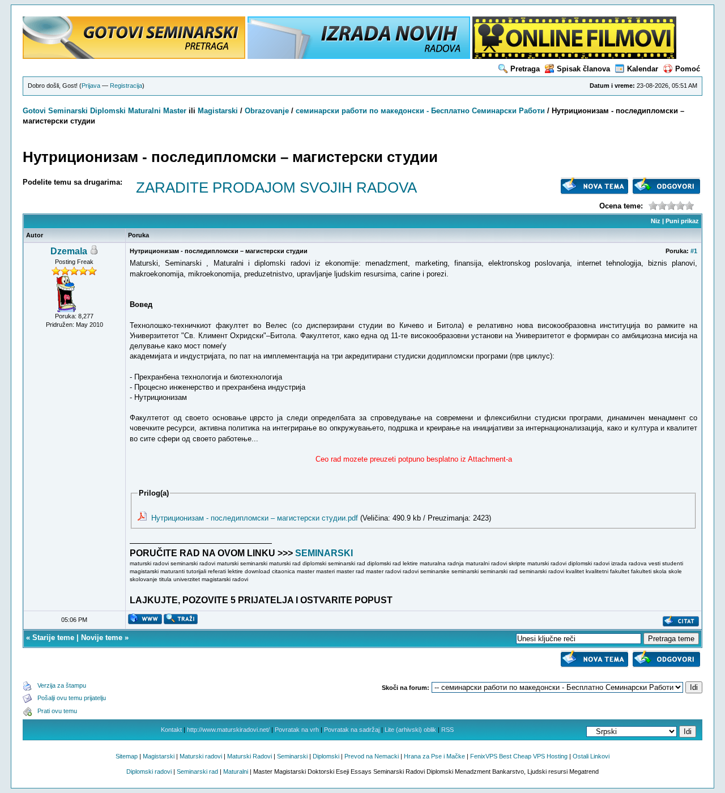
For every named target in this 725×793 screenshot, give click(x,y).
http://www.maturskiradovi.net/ (228, 729)
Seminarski (68, 110)
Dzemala (68, 251)
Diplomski (108, 110)
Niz (655, 221)
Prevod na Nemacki (371, 756)
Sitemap (127, 756)
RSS (447, 729)
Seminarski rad (197, 771)
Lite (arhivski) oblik (410, 729)
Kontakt (171, 729)
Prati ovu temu (57, 710)
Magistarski (218, 110)
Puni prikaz (682, 221)
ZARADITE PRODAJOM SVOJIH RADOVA (276, 187)
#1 (693, 251)
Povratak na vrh (297, 729)
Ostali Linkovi (591, 756)
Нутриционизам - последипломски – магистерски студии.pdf (254, 518)
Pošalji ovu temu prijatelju (71, 697)
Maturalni (144, 110)
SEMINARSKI (324, 553)
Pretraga (525, 69)
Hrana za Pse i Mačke (434, 756)
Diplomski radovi (149, 771)
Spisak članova (583, 69)
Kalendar (642, 69)
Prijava (91, 85)
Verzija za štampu (61, 685)
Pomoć (687, 69)
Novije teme (101, 637)
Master (174, 110)
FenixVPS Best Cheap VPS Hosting (519, 756)
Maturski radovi (201, 756)
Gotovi (35, 110)
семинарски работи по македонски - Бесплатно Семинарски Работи (420, 110)
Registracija (126, 85)
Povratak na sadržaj (351, 729)
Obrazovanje (267, 110)
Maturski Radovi (249, 756)
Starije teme (53, 637)
